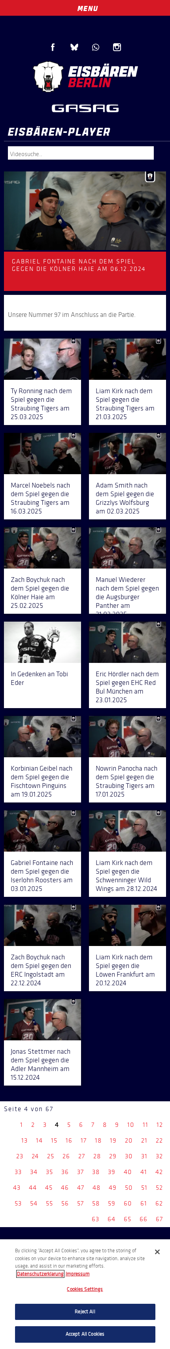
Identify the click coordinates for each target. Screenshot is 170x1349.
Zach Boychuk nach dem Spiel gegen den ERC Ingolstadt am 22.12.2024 (41, 970)
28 (97, 1156)
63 (95, 1219)
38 (96, 1172)
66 (143, 1219)
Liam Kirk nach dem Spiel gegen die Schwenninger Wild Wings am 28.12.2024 (126, 875)
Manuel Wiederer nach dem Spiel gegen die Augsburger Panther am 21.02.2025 (127, 596)
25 (50, 1156)
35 (49, 1172)
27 (81, 1156)
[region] (85, 1294)
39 (111, 1172)
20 (129, 1140)
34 (34, 1172)
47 (80, 1187)
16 (69, 1140)
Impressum (78, 1274)
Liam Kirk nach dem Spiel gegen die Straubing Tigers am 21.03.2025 (125, 403)
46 (65, 1187)
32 (159, 1156)
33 (18, 1172)
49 (113, 1187)
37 (80, 1172)
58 (96, 1203)
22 (159, 1140)
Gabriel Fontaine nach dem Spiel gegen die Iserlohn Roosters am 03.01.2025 (42, 875)
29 (113, 1156)
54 (34, 1203)
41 (143, 1172)
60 (128, 1203)
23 (19, 1156)
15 (54, 1140)
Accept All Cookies (85, 1334)
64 (111, 1219)
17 (84, 1140)
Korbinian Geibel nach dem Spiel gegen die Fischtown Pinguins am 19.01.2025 (41, 781)
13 (24, 1140)
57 (80, 1203)
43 (17, 1187)
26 (66, 1156)
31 (144, 1156)
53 (18, 1203)
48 (96, 1187)
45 (49, 1187)
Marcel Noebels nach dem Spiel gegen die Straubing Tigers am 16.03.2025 (40, 498)
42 (159, 1172)
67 (159, 1219)
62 (159, 1203)
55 (49, 1203)
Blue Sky (74, 47)
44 (33, 1187)
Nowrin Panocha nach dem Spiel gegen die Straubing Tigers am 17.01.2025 (126, 781)
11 (145, 1125)
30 (129, 1156)
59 (111, 1203)
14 (39, 1140)
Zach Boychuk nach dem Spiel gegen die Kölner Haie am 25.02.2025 (40, 592)
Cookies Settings (85, 1289)
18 (98, 1140)
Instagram (117, 47)
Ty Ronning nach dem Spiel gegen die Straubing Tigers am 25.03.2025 (41, 403)
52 (159, 1187)
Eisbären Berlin (85, 76)
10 (130, 1125)
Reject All (85, 1312)
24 (35, 1156)
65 (127, 1219)
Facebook (53, 47)
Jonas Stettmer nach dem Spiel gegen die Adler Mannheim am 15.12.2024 (40, 1064)
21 (144, 1140)
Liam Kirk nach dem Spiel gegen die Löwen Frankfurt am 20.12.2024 (125, 970)
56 (65, 1203)
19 (113, 1140)
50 (129, 1187)
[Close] (157, 1252)
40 (128, 1172)
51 (144, 1187)
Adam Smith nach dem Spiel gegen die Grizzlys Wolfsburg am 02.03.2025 (125, 498)
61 (143, 1203)
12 (160, 1125)
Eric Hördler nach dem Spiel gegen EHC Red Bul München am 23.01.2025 (127, 687)
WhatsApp (96, 47)
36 (65, 1172)
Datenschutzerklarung (40, 1274)
